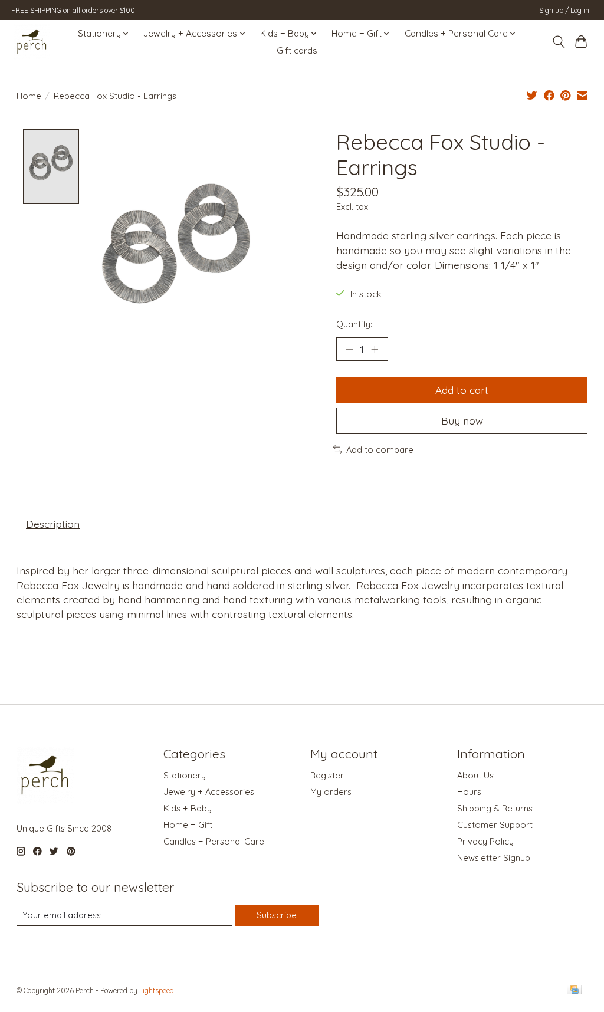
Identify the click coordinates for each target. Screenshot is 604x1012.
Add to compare (379, 449)
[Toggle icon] (558, 41)
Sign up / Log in (564, 10)
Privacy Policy (485, 841)
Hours (469, 791)
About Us (475, 775)
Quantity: (354, 324)
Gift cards (297, 50)
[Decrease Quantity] (349, 349)
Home (29, 95)
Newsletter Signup (493, 857)
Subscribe (277, 915)
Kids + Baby (187, 808)
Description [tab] (53, 523)
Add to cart (461, 389)
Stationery (184, 775)
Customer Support (495, 824)
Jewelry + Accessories (208, 791)
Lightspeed (156, 990)
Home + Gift (187, 824)
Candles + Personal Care (213, 841)
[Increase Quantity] (374, 349)
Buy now (462, 420)
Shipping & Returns (495, 808)
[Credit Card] (574, 990)
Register (327, 775)
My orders (331, 791)
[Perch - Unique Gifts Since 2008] (32, 42)
